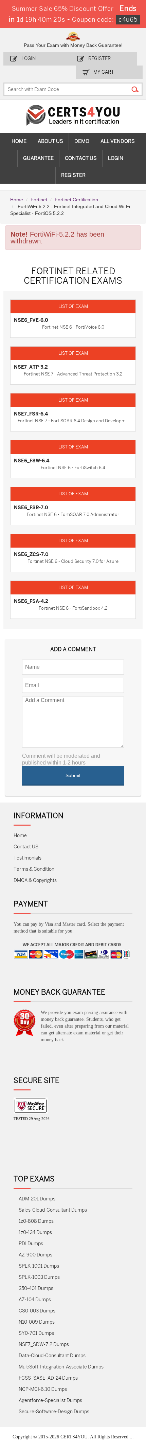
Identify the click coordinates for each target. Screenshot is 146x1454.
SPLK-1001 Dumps (39, 1266)
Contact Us (81, 158)
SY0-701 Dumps (36, 1333)
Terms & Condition (34, 869)
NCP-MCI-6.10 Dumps (43, 1389)
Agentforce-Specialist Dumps (50, 1400)
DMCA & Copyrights (35, 880)
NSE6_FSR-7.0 (31, 507)
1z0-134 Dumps (35, 1232)
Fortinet (39, 199)
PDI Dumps (31, 1243)
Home (19, 141)
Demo (81, 141)
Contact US (26, 846)
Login (28, 58)
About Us (50, 141)
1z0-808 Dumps (36, 1221)
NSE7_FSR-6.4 (31, 414)
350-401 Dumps (36, 1288)
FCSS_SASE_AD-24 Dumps (48, 1378)
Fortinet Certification (76, 199)
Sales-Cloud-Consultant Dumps (53, 1210)
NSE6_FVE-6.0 (31, 320)
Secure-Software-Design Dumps (54, 1411)
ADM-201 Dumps (37, 1198)
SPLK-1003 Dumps (39, 1277)
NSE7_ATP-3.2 (31, 367)
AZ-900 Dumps (35, 1254)
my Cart (103, 72)
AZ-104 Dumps (35, 1299)
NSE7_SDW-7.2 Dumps (44, 1344)
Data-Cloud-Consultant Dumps (52, 1355)
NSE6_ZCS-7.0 (31, 554)
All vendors (118, 141)
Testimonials (27, 858)
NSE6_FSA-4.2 (31, 601)
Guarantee (38, 158)
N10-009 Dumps (37, 1322)
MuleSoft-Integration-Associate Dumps (61, 1366)
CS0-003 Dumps (37, 1310)
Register (99, 58)
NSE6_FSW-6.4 (31, 460)
